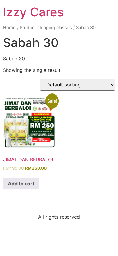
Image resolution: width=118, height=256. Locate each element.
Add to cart (21, 183)
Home (9, 27)
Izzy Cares (33, 12)
